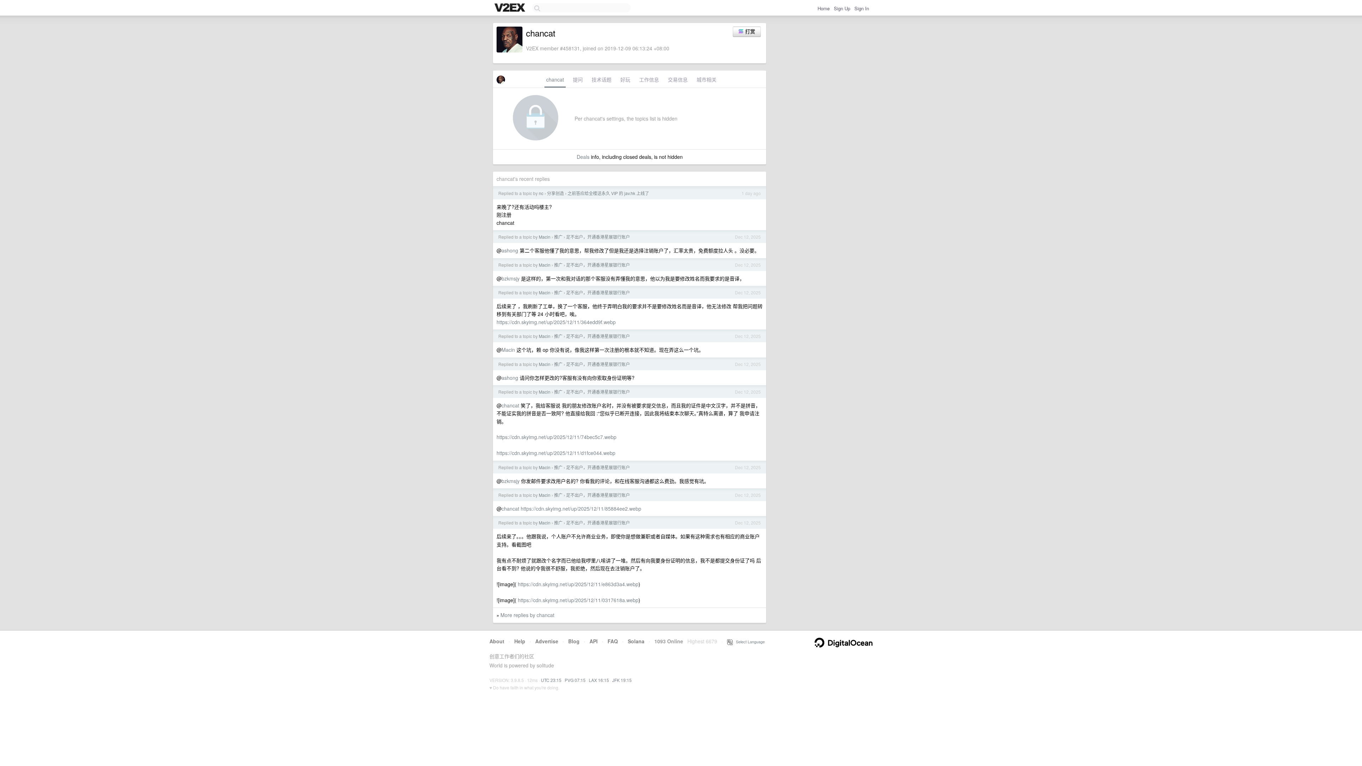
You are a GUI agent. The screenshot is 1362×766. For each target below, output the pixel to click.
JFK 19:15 (622, 680)
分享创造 (555, 193)
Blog (574, 641)
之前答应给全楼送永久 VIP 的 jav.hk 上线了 (608, 193)
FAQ (613, 641)
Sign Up (842, 8)
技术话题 (601, 79)
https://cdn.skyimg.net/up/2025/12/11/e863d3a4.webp (578, 584)
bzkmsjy (511, 278)
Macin (544, 237)
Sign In (861, 8)
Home (824, 8)
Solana (636, 641)
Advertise (546, 641)
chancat (555, 79)
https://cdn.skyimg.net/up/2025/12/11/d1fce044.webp (556, 452)
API (593, 641)
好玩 (625, 79)
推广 (558, 237)
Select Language (749, 641)
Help (519, 641)
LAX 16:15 (599, 680)
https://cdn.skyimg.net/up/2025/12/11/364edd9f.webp (556, 322)
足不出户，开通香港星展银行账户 (598, 237)
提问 (578, 79)
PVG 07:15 (575, 680)
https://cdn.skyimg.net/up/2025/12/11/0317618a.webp (578, 600)
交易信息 (678, 79)
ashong (510, 250)
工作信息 (649, 79)
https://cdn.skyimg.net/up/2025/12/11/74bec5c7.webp (556, 436)
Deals (583, 156)
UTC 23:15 (551, 680)
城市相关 (706, 79)
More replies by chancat (527, 614)
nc (541, 193)
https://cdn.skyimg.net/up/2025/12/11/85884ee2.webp (581, 508)
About (496, 641)
